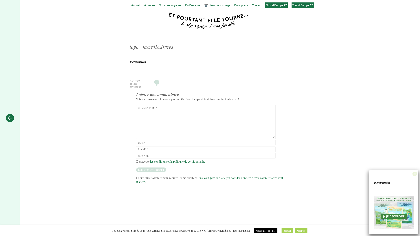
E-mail (143, 149)
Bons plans (241, 5)
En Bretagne (192, 5)
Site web (143, 155)
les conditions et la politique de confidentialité (177, 161)
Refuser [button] (287, 230)
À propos (149, 5)
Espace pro (135, 87)
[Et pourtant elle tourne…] (210, 21)
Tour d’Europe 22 (276, 5)
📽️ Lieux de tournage (217, 5)
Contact (256, 5)
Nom (141, 142)
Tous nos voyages (170, 5)
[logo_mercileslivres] (138, 69)
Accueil (135, 5)
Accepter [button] (301, 230)
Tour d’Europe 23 (302, 5)
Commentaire (147, 107)
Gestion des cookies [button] (265, 230)
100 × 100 (133, 84)
